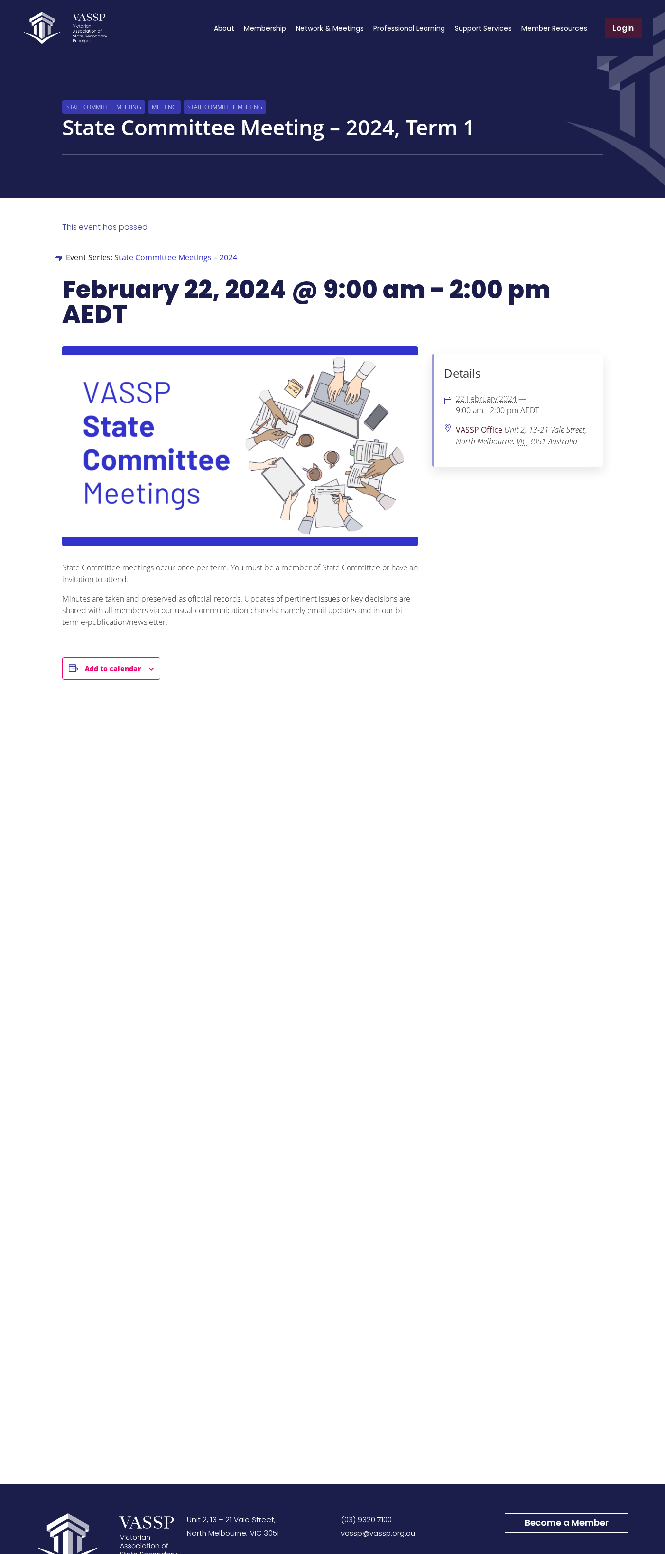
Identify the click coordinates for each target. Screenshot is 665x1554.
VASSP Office (479, 429)
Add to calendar (113, 668)
